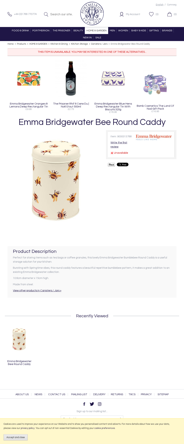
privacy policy (27, 428)
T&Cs (131, 394)
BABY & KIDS (138, 30)
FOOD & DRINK (20, 30)
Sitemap (163, 394)
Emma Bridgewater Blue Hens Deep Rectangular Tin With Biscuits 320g (113, 106)
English (160, 5)
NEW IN (87, 37)
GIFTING (154, 30)
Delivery (99, 394)
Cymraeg (171, 5)
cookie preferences (104, 428)
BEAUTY (78, 30)
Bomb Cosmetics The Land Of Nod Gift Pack (155, 107)
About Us (22, 394)
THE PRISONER (61, 30)
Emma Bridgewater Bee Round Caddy (19, 363)
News (38, 394)
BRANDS (167, 30)
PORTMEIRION (40, 30)
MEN (112, 30)
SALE (98, 37)
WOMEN (123, 30)
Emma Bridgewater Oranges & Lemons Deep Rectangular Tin (29, 105)
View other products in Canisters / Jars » (37, 290)
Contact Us (56, 394)
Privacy (146, 394)
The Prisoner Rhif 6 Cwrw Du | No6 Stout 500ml (71, 105)
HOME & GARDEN (96, 30)
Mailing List (79, 394)
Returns (117, 394)
